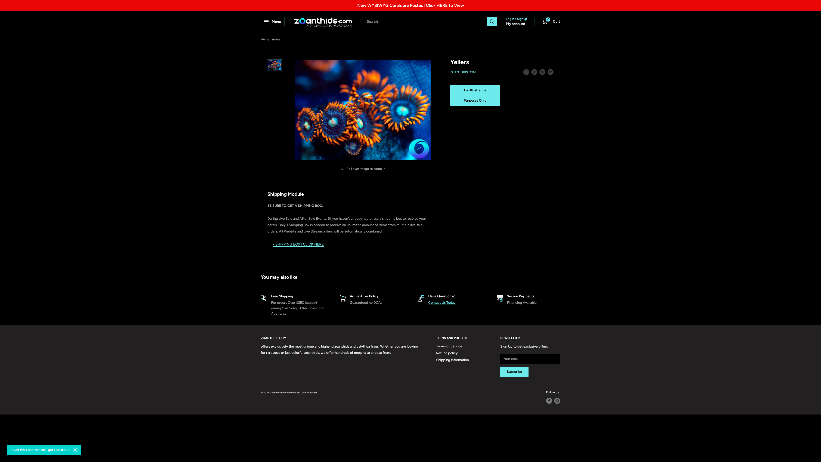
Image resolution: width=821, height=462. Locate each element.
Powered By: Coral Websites (301, 392)
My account (516, 24)
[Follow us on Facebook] (549, 401)
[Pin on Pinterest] (534, 72)
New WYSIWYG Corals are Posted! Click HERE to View (410, 5)
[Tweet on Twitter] (542, 72)
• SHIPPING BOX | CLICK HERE (298, 244)
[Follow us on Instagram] (557, 401)
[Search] (492, 21)
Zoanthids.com (463, 72)
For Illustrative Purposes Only (475, 95)
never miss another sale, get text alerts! (40, 450)
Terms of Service (449, 346)
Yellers (276, 39)
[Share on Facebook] (526, 72)
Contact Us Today (442, 303)
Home (265, 39)
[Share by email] (551, 72)
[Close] (75, 450)
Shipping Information (452, 360)
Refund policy (447, 353)
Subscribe (514, 372)
